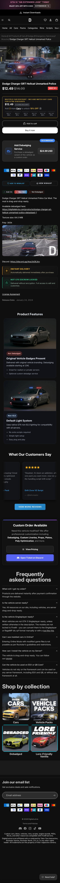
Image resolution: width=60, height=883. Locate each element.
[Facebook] (25, 828)
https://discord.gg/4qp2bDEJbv (25, 261)
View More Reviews (30, 507)
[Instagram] (30, 828)
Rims (42, 28)
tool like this (48, 630)
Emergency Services (44, 36)
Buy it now (30, 130)
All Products (14, 36)
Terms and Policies (30, 823)
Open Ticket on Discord (32, 558)
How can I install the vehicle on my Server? (22, 651)
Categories (33, 28)
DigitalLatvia (33, 819)
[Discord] (20, 828)
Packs (23, 28)
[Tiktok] (35, 828)
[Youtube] (39, 828)
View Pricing (32, 549)
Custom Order (29, 490)
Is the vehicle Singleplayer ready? (18, 617)
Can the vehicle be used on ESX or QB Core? (22, 665)
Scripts (49, 28)
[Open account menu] (50, 20)
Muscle (4, 39)
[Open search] (9, 20)
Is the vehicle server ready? (15, 603)
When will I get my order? (14, 589)
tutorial (9, 658)
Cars (16, 28)
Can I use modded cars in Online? (17, 637)
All (10, 28)
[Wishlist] (45, 20)
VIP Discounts (31, 12)
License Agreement (11, 294)
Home (4, 28)
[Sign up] (54, 795)
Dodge (30, 36)
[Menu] (2, 20)
